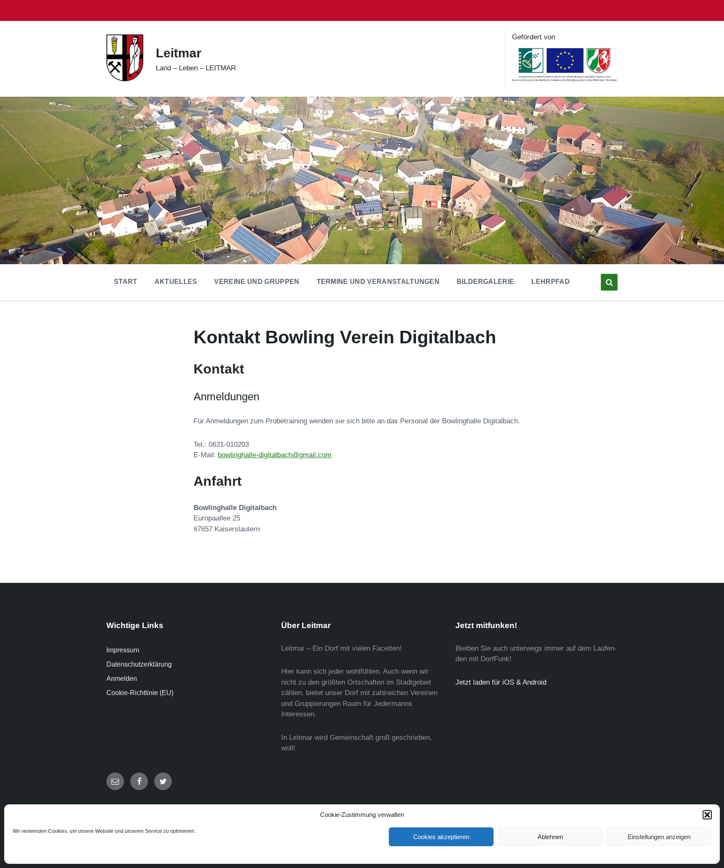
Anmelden (121, 678)
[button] (707, 815)
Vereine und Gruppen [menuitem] (256, 281)
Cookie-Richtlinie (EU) (139, 692)
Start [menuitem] (125, 281)
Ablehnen (550, 836)
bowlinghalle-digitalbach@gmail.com (274, 455)
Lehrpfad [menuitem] (550, 281)
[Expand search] (609, 282)
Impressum (122, 650)
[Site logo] (124, 79)
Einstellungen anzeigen (659, 836)
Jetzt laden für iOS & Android (500, 682)
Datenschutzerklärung (139, 664)
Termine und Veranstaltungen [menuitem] (378, 281)
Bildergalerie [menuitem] (485, 281)
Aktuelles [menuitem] (176, 281)
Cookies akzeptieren (441, 836)
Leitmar (179, 53)
